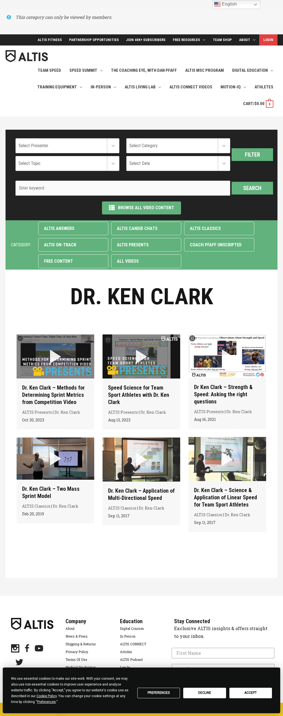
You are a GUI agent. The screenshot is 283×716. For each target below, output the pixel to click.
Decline (204, 693)
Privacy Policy (76, 651)
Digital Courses (132, 628)
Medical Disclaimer (80, 667)
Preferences (159, 693)
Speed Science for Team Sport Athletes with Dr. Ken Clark (138, 394)
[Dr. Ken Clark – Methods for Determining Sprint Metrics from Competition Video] (55, 356)
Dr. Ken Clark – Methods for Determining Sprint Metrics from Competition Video (53, 394)
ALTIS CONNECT (133, 644)
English (229, 4)
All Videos (128, 261)
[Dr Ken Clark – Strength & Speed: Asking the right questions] (227, 356)
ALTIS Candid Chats (137, 228)
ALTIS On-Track (60, 244)
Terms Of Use (76, 659)
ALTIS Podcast (131, 659)
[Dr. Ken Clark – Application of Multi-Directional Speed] (141, 459)
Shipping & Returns (80, 644)
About (70, 628)
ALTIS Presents (133, 244)
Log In (125, 667)
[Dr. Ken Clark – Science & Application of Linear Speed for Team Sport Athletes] (227, 459)
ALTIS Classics (205, 228)
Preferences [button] (46, 702)
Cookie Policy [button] (46, 696)
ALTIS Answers (59, 228)
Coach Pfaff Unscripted (216, 244)
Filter (252, 154)
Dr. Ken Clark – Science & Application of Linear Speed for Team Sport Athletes (225, 497)
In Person (127, 636)
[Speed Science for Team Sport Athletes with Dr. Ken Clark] (141, 356)
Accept (250, 693)
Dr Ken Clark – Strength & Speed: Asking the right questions (223, 394)
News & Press (76, 636)
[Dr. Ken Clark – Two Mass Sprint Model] (55, 458)
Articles (126, 651)
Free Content (58, 261)
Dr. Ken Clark (67, 412)
